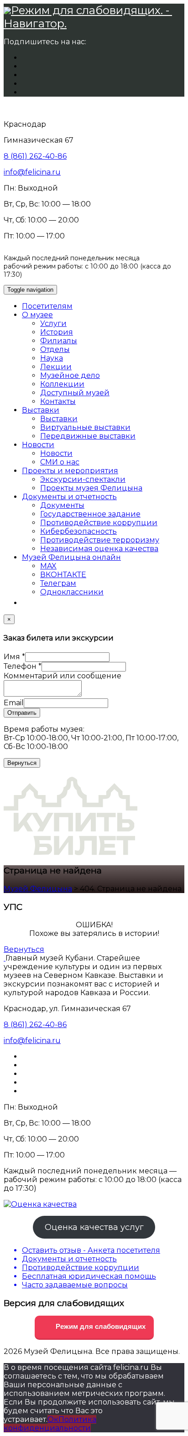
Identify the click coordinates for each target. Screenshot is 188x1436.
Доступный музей (75, 392)
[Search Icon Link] (26, 603)
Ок (52, 1419)
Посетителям (47, 306)
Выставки (40, 410)
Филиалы (58, 340)
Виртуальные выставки (85, 427)
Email (14, 702)
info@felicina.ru (32, 172)
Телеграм (58, 583)
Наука (51, 358)
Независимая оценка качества (99, 548)
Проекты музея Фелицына (91, 488)
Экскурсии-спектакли (82, 479)
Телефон (23, 666)
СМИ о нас (59, 462)
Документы (62, 505)
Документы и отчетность (69, 496)
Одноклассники (72, 592)
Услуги (53, 323)
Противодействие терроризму (99, 540)
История (56, 332)
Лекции (56, 366)
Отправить (22, 712)
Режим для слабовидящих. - (91, 10)
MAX (48, 566)
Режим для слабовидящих (100, 1326)
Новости (38, 444)
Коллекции (62, 384)
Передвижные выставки (88, 436)
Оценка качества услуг (94, 1227)
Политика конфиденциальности (50, 1423)
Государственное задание (90, 514)
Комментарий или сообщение (62, 676)
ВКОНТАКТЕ (63, 574)
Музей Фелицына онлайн (71, 557)
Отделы (55, 349)
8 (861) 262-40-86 (35, 156)
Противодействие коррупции (98, 522)
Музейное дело (70, 375)
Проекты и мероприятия (70, 470)
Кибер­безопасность (78, 531)
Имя (14, 656)
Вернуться (22, 762)
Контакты (58, 401)
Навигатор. (35, 23)
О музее (37, 314)
